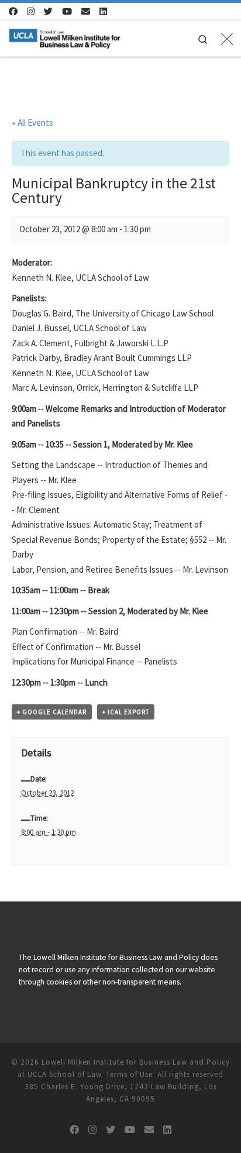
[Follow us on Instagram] (31, 11)
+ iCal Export (125, 712)
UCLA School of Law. (65, 1074)
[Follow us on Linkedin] (103, 11)
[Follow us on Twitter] (48, 11)
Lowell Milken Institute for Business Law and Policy (136, 1062)
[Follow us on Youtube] (67, 11)
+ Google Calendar (52, 712)
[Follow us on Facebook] (13, 11)
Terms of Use (129, 1074)
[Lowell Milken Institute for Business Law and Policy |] (64, 37)
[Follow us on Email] (85, 11)
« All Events (32, 122)
